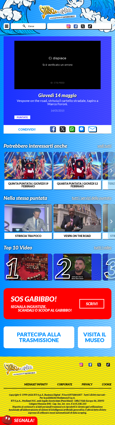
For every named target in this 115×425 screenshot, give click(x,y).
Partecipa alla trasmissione (39, 337)
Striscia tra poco (28, 236)
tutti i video (102, 247)
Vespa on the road (77, 236)
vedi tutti (104, 146)
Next (111, 170)
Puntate (22, 117)
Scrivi (92, 303)
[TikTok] (90, 26)
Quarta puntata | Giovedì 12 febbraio (77, 185)
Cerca (31, 26)
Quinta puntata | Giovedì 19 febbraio (28, 185)
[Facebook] (76, 26)
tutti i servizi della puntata (91, 198)
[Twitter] (83, 26)
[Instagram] (68, 26)
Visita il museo (94, 337)
